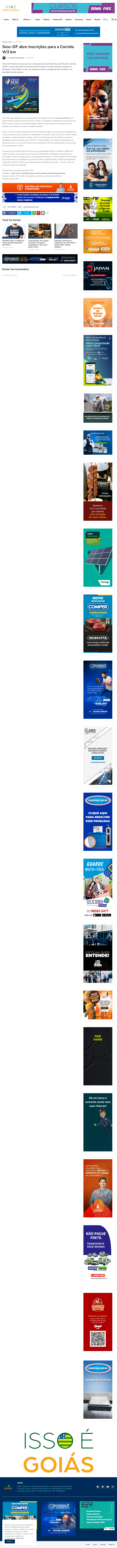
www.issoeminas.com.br (31, 207)
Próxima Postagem (69, 275)
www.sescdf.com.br (62, 118)
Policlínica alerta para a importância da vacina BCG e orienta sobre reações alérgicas (65, 244)
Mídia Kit (112, 1544)
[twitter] (103, 1487)
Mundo (97, 19)
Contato (103, 1544)
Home (6, 19)
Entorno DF (57, 19)
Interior (68, 19)
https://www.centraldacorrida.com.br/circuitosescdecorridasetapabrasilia (38, 173)
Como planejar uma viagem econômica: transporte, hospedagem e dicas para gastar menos (38, 244)
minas (20, 207)
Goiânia (46, 19)
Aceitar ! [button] (10, 1541)
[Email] (43, 213)
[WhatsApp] (34, 213)
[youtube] (108, 1487)
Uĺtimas (26, 19)
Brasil (88, 19)
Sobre (95, 1544)
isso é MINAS (18, 42)
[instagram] (113, 1487)
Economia (79, 19)
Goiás (37, 19)
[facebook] (98, 1487)
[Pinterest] (38, 213)
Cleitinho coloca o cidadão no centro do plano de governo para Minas (13, 243)
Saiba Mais (20, 1538)
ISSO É (15, 19)
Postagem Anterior (10, 275)
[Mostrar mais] (47, 213)
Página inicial (6, 42)
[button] (107, 20)
